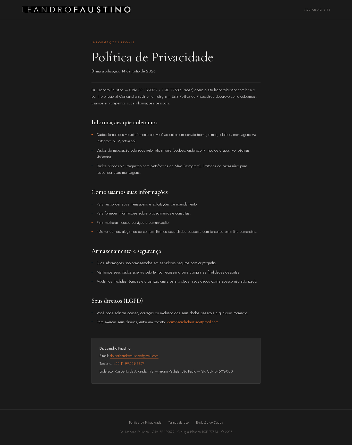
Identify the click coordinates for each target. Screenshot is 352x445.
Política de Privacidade (145, 422)
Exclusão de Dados (209, 422)
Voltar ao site (317, 9)
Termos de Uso (179, 422)
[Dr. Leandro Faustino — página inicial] (76, 9)
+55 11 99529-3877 (128, 363)
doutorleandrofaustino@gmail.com (192, 322)
